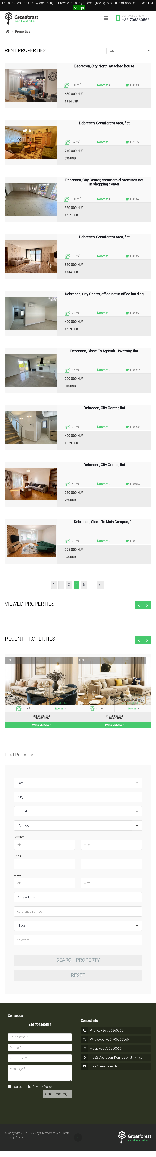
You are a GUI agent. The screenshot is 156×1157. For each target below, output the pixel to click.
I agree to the (32, 1087)
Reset (78, 975)
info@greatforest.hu (104, 1066)
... (92, 585)
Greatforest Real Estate (54, 1133)
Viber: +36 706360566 (105, 1048)
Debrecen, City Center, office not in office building (104, 294)
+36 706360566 (136, 19)
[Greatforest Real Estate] (21, 18)
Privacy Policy (42, 1087)
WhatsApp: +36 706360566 (109, 1039)
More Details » (41, 724)
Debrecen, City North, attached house (104, 66)
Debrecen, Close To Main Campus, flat (104, 522)
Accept (79, 8)
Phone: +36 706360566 (106, 1030)
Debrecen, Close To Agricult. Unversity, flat (104, 351)
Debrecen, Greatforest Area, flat (104, 123)
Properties (22, 31)
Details (146, 3)
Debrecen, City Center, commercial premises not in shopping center (104, 182)
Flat (8, 660)
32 (100, 585)
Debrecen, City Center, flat (104, 408)
